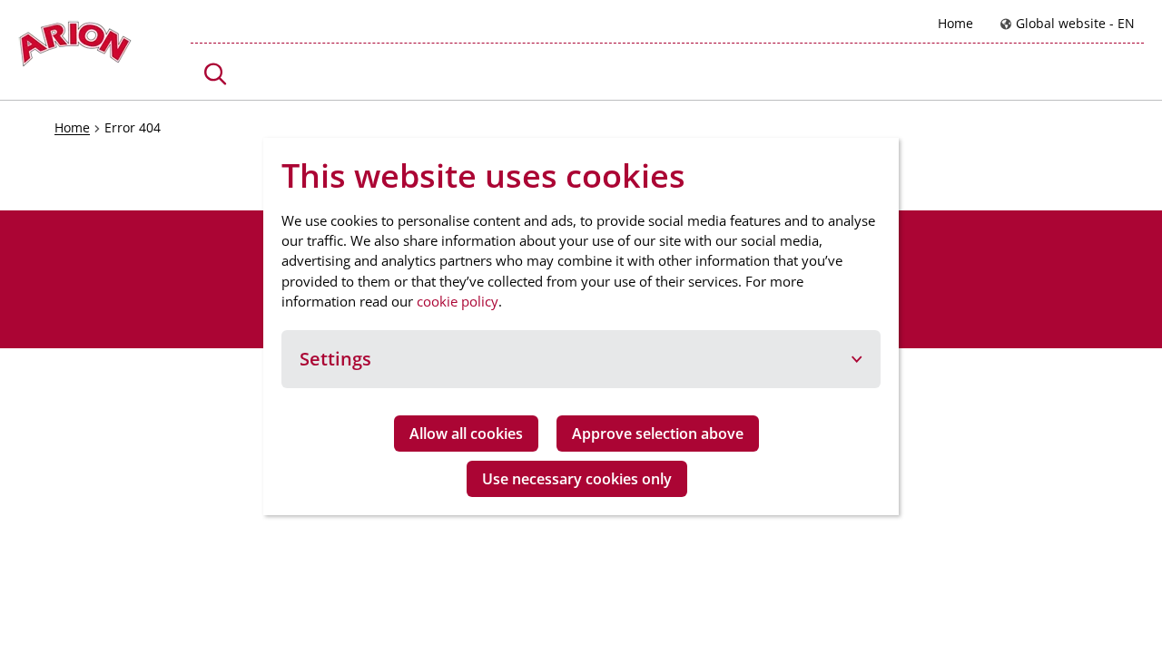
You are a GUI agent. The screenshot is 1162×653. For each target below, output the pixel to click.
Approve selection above (657, 433)
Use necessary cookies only (577, 479)
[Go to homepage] (75, 48)
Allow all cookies (466, 433)
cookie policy (457, 301)
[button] (216, 74)
